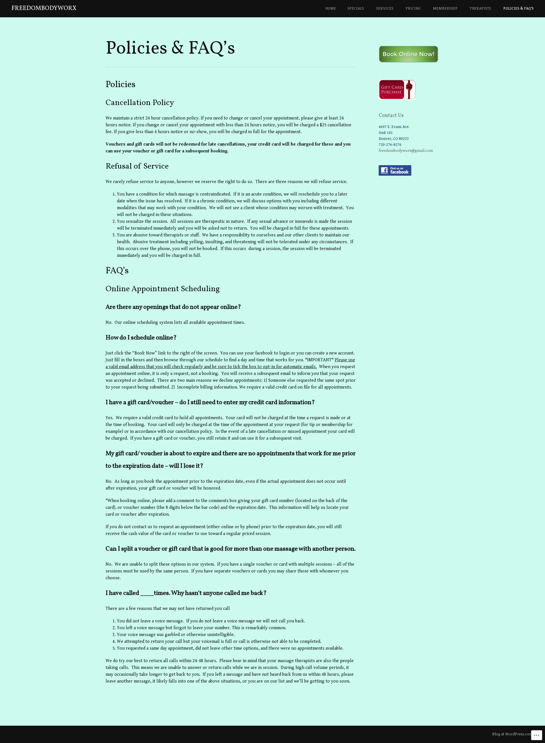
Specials (355, 8)
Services (384, 8)
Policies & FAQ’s (518, 8)
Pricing (413, 8)
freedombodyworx (43, 8)
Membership (445, 8)
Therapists (480, 8)
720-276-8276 (390, 144)
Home (330, 8)
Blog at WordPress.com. (513, 734)
